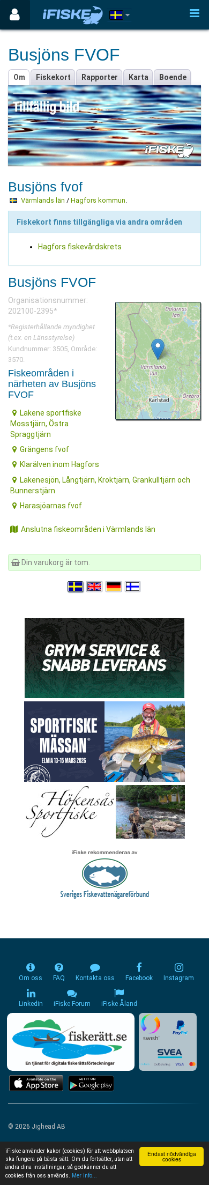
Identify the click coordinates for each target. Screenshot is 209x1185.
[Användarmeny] (14, 14)
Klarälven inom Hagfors (59, 464)
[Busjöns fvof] (158, 349)
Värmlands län (43, 200)
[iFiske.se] (73, 14)
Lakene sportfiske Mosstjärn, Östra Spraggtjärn (45, 424)
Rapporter (99, 77)
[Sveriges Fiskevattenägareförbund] (104, 873)
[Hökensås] (105, 811)
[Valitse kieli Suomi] (133, 586)
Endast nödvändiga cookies (171, 1156)
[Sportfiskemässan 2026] (104, 741)
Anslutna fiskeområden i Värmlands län (88, 529)
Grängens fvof (44, 449)
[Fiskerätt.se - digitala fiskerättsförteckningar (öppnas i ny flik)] (71, 1042)
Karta (138, 77)
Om (19, 77)
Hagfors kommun (98, 200)
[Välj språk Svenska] (76, 586)
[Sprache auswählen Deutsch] (114, 586)
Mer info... (84, 1176)
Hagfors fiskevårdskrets (80, 246)
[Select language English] (94, 586)
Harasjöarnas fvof (51, 505)
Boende (172, 77)
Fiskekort (53, 77)
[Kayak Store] (104, 657)
